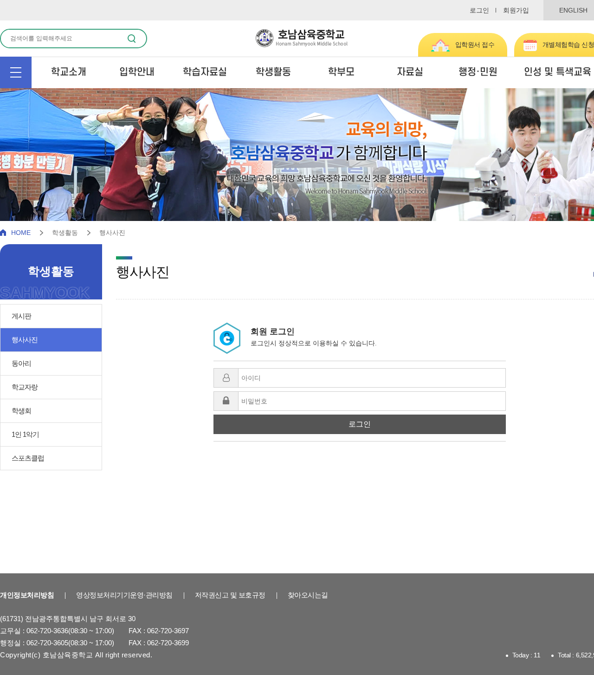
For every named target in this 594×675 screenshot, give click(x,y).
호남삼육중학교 (302, 38)
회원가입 (516, 10)
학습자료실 (205, 72)
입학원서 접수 (475, 44)
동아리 (21, 363)
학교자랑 (25, 387)
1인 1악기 (25, 434)
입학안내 (137, 72)
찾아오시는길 (308, 595)
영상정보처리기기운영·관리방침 (124, 595)
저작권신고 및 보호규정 (230, 595)
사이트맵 (16, 72)
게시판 (21, 316)
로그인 (479, 10)
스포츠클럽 (28, 458)
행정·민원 (477, 72)
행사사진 (25, 340)
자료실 (410, 72)
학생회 (21, 411)
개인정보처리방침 (27, 595)
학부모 (341, 72)
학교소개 (68, 72)
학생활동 (273, 72)
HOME (21, 232)
